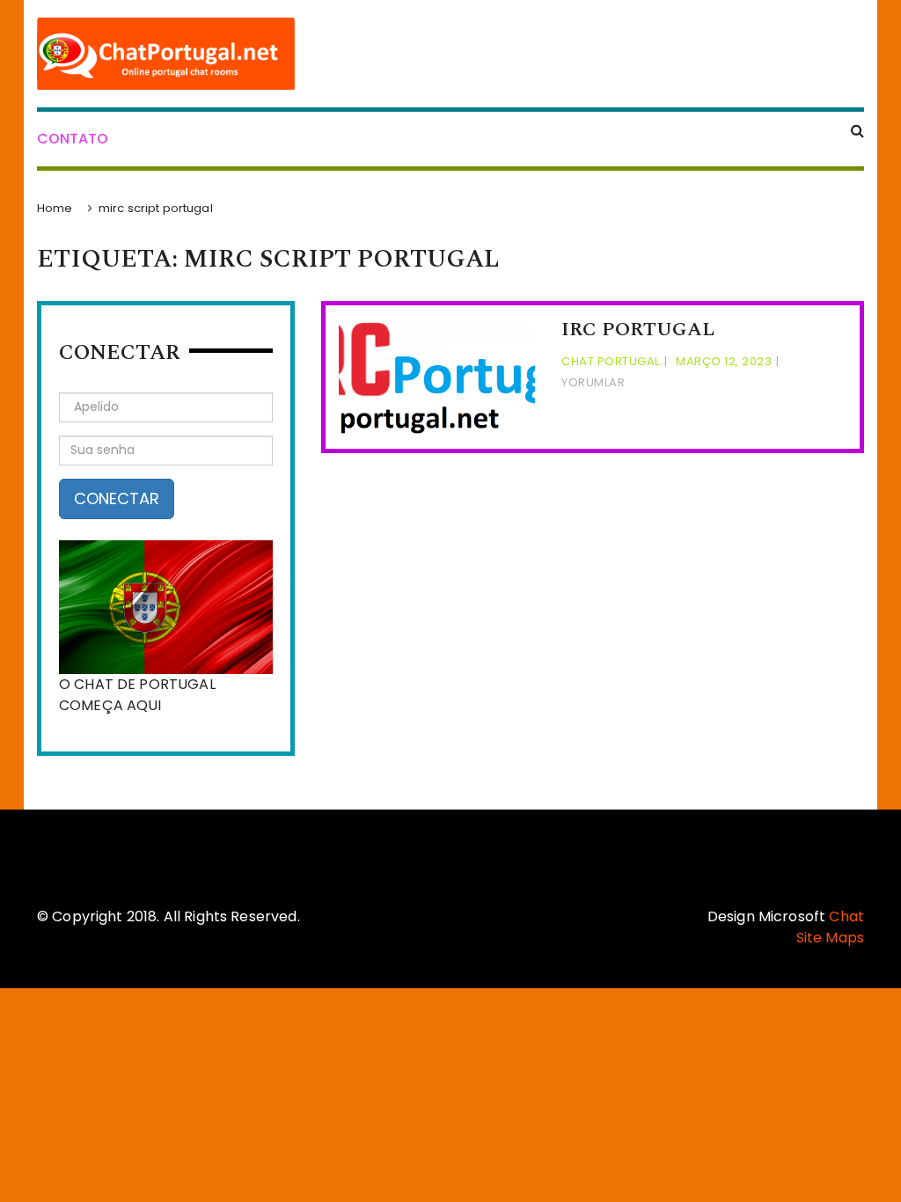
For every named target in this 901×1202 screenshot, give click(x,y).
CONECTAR (116, 498)
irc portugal (637, 329)
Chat (846, 916)
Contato (72, 138)
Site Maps (830, 937)
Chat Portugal (610, 361)
